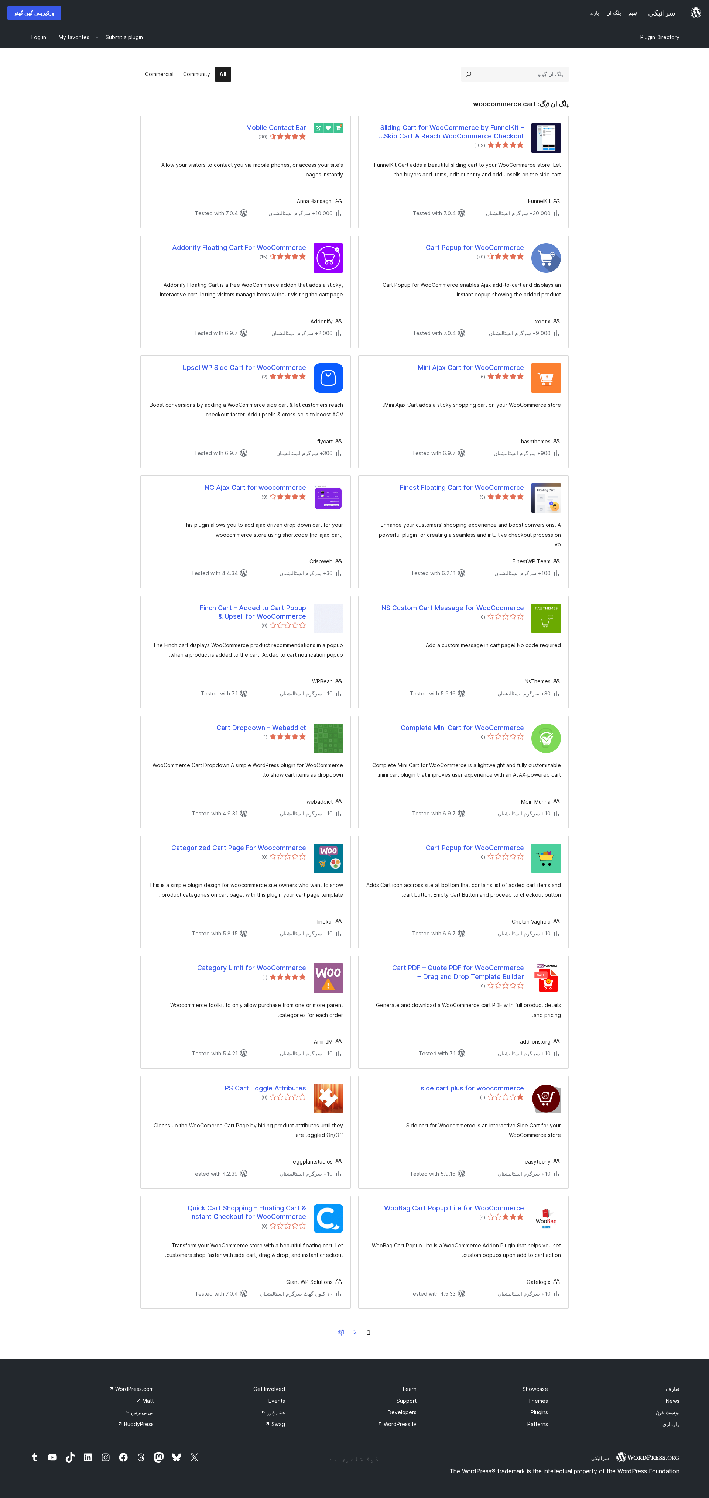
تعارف (672, 1389)
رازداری (670, 1424)
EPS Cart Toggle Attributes (263, 1088)
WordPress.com (131, 1389)
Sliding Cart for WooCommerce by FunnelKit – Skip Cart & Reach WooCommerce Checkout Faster (452, 132)
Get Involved (269, 1389)
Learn (410, 1389)
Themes (538, 1401)
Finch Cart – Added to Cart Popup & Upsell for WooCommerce (253, 612)
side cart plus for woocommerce (472, 1088)
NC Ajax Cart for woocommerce (255, 487)
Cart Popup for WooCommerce (475, 247)
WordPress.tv (397, 1424)
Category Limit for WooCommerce (251, 968)
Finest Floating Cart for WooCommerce (462, 487)
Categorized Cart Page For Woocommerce (238, 848)
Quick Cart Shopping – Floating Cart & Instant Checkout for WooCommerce (247, 1212)
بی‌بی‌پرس (139, 1412)
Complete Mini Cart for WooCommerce (462, 728)
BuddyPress (136, 1424)
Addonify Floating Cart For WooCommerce (239, 247)
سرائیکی (600, 1458)
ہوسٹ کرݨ (667, 1412)
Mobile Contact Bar (276, 127)
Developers (402, 1412)
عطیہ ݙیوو (273, 1412)
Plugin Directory (659, 37)
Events (276, 1401)
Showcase (535, 1389)
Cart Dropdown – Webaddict (261, 728)
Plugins (539, 1412)
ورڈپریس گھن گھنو (34, 13)
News (672, 1401)
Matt (145, 1401)
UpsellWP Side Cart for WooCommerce (244, 367)
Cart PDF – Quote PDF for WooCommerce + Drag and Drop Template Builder (458, 972)
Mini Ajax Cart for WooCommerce (471, 367)
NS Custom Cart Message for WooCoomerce (452, 608)
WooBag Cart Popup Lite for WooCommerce (454, 1208)
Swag (275, 1424)
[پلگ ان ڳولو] (468, 74)
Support (407, 1401)
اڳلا (341, 1332)
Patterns (537, 1424)
